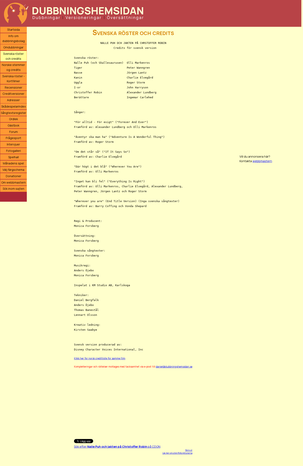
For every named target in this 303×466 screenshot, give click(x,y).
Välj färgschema (13, 170)
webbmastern (262, 161)
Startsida (13, 30)
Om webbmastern (13, 182)
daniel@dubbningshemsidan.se (174, 366)
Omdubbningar (13, 47)
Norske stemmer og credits (13, 67)
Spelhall (13, 157)
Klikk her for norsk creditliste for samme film (99, 358)
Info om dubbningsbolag (13, 38)
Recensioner (13, 87)
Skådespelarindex (13, 106)
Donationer (13, 176)
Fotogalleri (13, 151)
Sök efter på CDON (117, 446)
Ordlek (13, 119)
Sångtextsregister (13, 113)
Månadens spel (13, 163)
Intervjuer (13, 144)
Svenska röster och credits (13, 56)
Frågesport (13, 138)
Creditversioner (13, 94)
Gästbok (13, 125)
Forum (13, 132)
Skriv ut (188, 450)
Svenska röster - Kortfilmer (13, 78)
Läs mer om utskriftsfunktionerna (177, 453)
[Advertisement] (130, 402)
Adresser (13, 100)
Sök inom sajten (13, 189)
